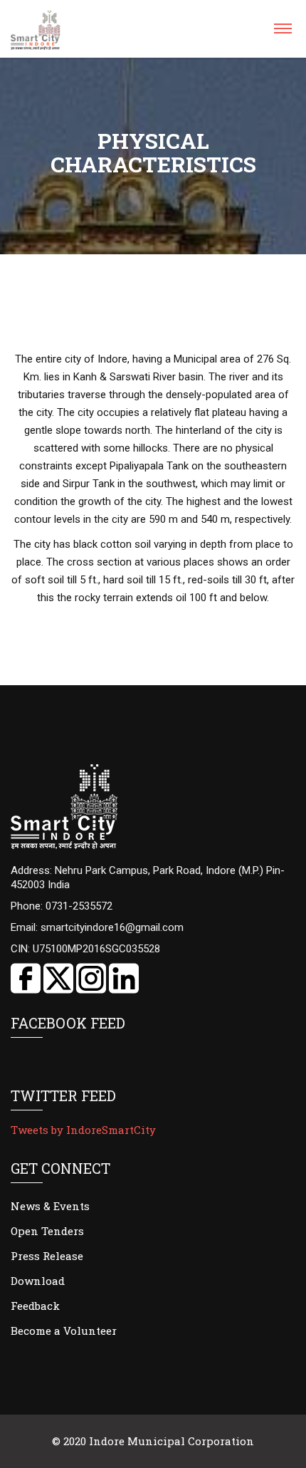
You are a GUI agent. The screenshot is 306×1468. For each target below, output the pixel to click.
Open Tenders (47, 1231)
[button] (282, 33)
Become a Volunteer (64, 1330)
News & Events (50, 1206)
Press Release (47, 1256)
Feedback (35, 1305)
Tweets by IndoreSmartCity (83, 1130)
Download (38, 1281)
